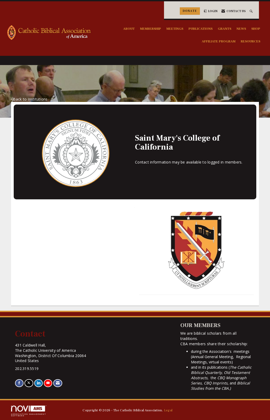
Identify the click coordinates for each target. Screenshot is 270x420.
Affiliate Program (218, 41)
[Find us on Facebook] (19, 383)
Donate (190, 11)
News (241, 29)
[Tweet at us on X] (29, 383)
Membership (150, 29)
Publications (201, 29)
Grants (224, 29)
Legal (168, 410)
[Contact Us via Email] (57, 383)
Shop (255, 29)
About (129, 29)
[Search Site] (252, 11)
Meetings (174, 29)
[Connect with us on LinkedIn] (38, 383)
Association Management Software (28, 415)
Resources (250, 41)
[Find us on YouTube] (48, 383)
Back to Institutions (30, 99)
